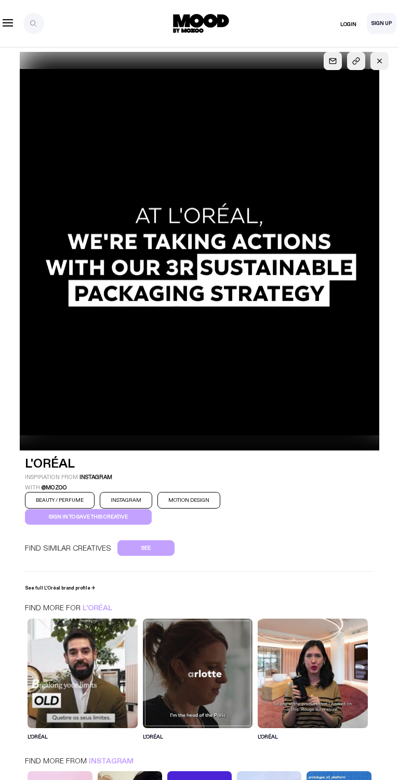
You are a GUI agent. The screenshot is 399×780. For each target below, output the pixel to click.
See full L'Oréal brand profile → (60, 588)
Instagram (111, 761)
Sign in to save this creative (88, 517)
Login (348, 24)
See (146, 548)
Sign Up (381, 23)
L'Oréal (98, 608)
